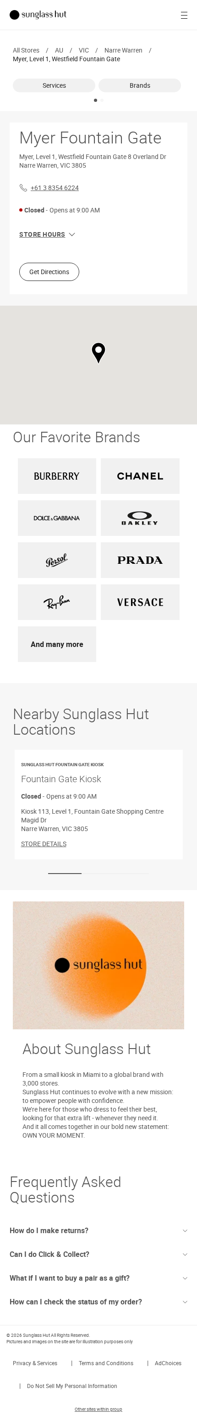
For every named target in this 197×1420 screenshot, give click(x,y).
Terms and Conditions (106, 1363)
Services (54, 85)
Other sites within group (98, 1409)
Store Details (43, 843)
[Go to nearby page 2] (98, 874)
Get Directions (49, 271)
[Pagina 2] (102, 100)
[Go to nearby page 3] (132, 874)
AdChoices (168, 1363)
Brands (140, 85)
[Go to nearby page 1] (65, 874)
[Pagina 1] (95, 100)
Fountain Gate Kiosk (62, 773)
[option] (55, 85)
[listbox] (98, 85)
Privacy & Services (35, 1363)
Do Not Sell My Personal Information (72, 1385)
